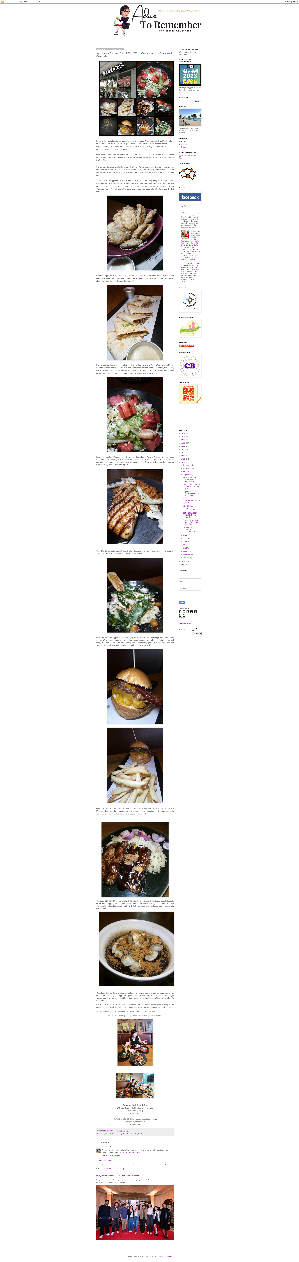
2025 (183, 437)
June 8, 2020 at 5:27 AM (111, 1155)
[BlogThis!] (121, 1131)
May (185, 545)
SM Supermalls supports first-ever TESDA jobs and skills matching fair (190, 265)
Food (140, 1134)
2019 (183, 456)
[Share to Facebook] (125, 1131)
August (186, 535)
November (187, 468)
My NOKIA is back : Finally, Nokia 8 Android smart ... (190, 479)
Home (135, 1165)
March (186, 551)
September (187, 475)
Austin (104, 1147)
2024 (183, 440)
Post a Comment (105, 1160)
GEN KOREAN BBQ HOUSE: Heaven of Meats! (191, 515)
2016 (183, 562)
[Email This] (118, 1131)
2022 (183, 446)
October (186, 471)
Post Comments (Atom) (115, 1169)
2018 (183, 459)
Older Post (169, 1165)
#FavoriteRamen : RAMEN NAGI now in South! (191, 501)
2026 (183, 433)
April (185, 548)
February (187, 554)
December (187, 465)
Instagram (184, 144)
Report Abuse (185, 623)
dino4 (154, 1256)
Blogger (169, 1256)
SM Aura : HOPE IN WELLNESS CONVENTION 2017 (191, 529)
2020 (183, 453)
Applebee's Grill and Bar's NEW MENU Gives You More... (190, 522)
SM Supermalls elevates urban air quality (191, 214)
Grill (144, 1134)
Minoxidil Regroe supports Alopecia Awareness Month (190, 508)
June (185, 542)
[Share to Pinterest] (127, 1131)
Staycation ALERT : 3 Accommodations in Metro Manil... (191, 494)
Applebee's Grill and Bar (111, 1134)
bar (136, 1134)
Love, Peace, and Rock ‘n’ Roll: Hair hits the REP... (191, 486)
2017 (183, 462)
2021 (183, 449)
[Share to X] (123, 1131)
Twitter (183, 147)
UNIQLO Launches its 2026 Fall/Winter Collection (117, 1176)
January (186, 558)
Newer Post (101, 1165)
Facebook (184, 141)
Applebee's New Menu (126, 1134)
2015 (183, 565)
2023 (183, 443)
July (185, 538)
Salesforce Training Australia (130, 1152)
